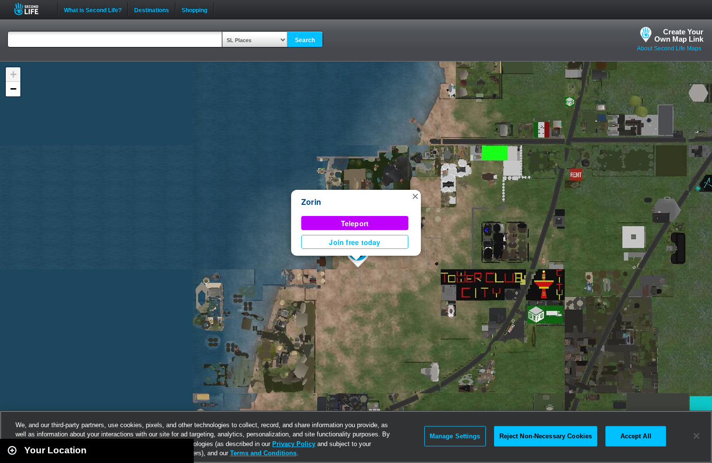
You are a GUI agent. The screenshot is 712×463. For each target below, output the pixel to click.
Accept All (635, 436)
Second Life (32, 8)
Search (305, 40)
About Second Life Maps (669, 48)
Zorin (311, 201)
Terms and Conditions (263, 453)
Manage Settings (455, 436)
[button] (415, 195)
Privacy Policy (293, 444)
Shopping (194, 9)
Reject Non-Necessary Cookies (545, 436)
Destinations (151, 9)
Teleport (355, 223)
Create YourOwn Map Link (678, 35)
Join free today (354, 242)
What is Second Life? (93, 9)
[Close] (696, 436)
